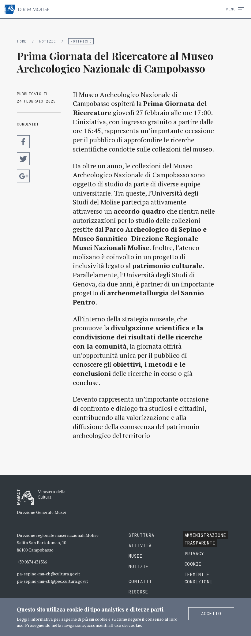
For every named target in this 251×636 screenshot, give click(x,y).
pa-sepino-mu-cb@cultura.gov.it (48, 574)
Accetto (211, 613)
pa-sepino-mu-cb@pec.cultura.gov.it (52, 581)
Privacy (194, 553)
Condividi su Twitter (23, 158)
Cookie (193, 564)
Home (22, 41)
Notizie (47, 41)
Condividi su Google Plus (23, 176)
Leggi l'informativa (35, 619)
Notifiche (81, 41)
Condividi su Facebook (23, 141)
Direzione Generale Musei (41, 512)
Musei (135, 556)
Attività (140, 545)
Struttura (141, 535)
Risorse (138, 592)
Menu (231, 9)
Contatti (140, 581)
